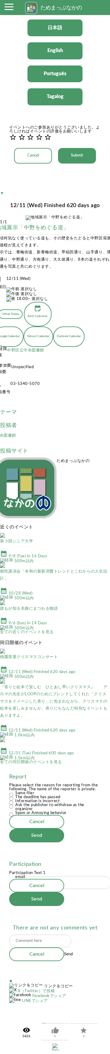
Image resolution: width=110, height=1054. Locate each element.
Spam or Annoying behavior (41, 813)
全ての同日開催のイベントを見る (31, 762)
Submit (77, 155)
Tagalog (55, 96)
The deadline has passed (38, 797)
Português (55, 73)
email (20, 877)
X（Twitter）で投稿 (36, 991)
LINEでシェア (35, 1001)
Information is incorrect (37, 801)
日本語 (55, 27)
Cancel (33, 155)
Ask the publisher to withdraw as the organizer (49, 807)
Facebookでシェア (49, 996)
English (55, 50)
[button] (9, 8)
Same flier (24, 793)
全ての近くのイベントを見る (27, 632)
